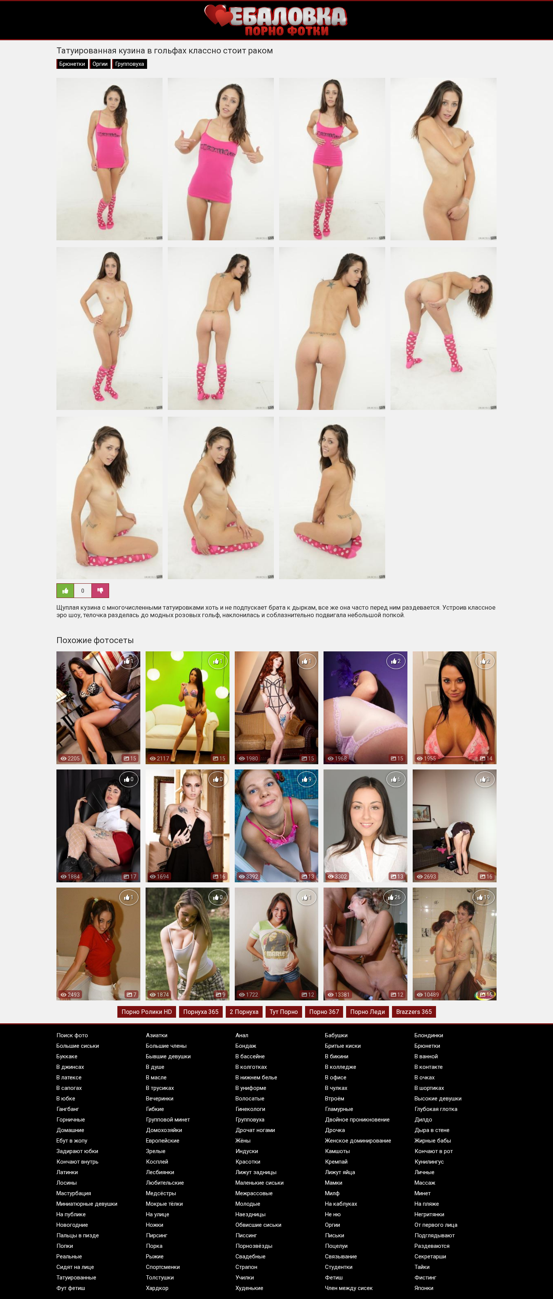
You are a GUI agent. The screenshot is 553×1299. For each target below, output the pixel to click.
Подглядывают (435, 1235)
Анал (241, 1035)
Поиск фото (72, 1035)
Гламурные (339, 1109)
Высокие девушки (438, 1098)
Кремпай (336, 1161)
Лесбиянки (160, 1172)
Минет (423, 1193)
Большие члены (166, 1046)
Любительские (165, 1182)
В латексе (69, 1077)
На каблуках (341, 1203)
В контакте (429, 1067)
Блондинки (429, 1035)
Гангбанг (67, 1109)
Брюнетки (72, 64)
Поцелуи (336, 1246)
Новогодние (72, 1225)
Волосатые (249, 1098)
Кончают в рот (434, 1151)
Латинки (67, 1172)
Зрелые (156, 1151)
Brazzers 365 (414, 1011)
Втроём (334, 1098)
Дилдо (423, 1119)
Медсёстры (161, 1193)
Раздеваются (432, 1246)
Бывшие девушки (168, 1056)
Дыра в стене (432, 1130)
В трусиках (160, 1088)
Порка (154, 1246)
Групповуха (129, 64)
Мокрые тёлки (164, 1203)
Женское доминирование (358, 1140)
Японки (424, 1288)
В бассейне (250, 1056)
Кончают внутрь (77, 1161)
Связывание (341, 1256)
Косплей (157, 1161)
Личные (424, 1172)
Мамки (333, 1182)
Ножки (154, 1225)
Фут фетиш (70, 1288)
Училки (244, 1277)
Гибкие (155, 1109)
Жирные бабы (433, 1140)
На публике (71, 1214)
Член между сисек (349, 1288)
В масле (156, 1077)
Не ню (333, 1214)
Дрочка (335, 1130)
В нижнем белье (256, 1077)
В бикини (336, 1056)
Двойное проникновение (357, 1119)
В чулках (336, 1088)
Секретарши (430, 1256)
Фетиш (334, 1277)
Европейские (162, 1140)
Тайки (422, 1267)
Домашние (70, 1130)
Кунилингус (429, 1161)
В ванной (426, 1056)
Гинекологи (250, 1109)
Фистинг (425, 1277)
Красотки (247, 1161)
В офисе (335, 1077)
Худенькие (249, 1288)
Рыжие (155, 1256)
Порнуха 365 (201, 1011)
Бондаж (245, 1046)
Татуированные (76, 1277)
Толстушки (160, 1277)
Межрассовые (254, 1193)
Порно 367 (324, 1011)
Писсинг (246, 1235)
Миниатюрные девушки (86, 1203)
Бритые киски (343, 1046)
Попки (64, 1246)
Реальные (69, 1256)
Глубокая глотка (436, 1109)
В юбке (65, 1098)
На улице (157, 1214)
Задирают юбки (77, 1151)
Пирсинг (156, 1235)
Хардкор (157, 1288)
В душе (155, 1067)
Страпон (246, 1267)
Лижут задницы (255, 1172)
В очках (424, 1077)
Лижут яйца (340, 1172)
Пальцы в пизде (77, 1235)
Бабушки (336, 1035)
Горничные (70, 1119)
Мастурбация (73, 1193)
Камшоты (337, 1151)
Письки (334, 1235)
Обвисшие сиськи (258, 1225)
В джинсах (70, 1067)
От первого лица (436, 1225)
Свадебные (250, 1256)
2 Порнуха (244, 1011)
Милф (332, 1193)
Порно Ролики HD (147, 1011)
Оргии (100, 64)
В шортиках (429, 1088)
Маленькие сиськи (259, 1182)
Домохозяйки (164, 1130)
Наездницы (250, 1214)
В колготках (251, 1067)
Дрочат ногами (255, 1130)
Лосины (66, 1182)
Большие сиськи (77, 1046)
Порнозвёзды (253, 1246)
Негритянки (429, 1214)
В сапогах (69, 1088)
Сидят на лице (75, 1267)
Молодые (247, 1203)
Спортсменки (163, 1267)
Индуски (246, 1151)
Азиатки (156, 1035)
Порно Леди (367, 1011)
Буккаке (66, 1056)
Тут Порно (284, 1011)
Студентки (338, 1267)
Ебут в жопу (71, 1140)
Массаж (425, 1182)
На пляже (427, 1203)
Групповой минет (168, 1119)
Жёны (243, 1140)
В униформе (250, 1088)
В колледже (340, 1067)
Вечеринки (159, 1098)
